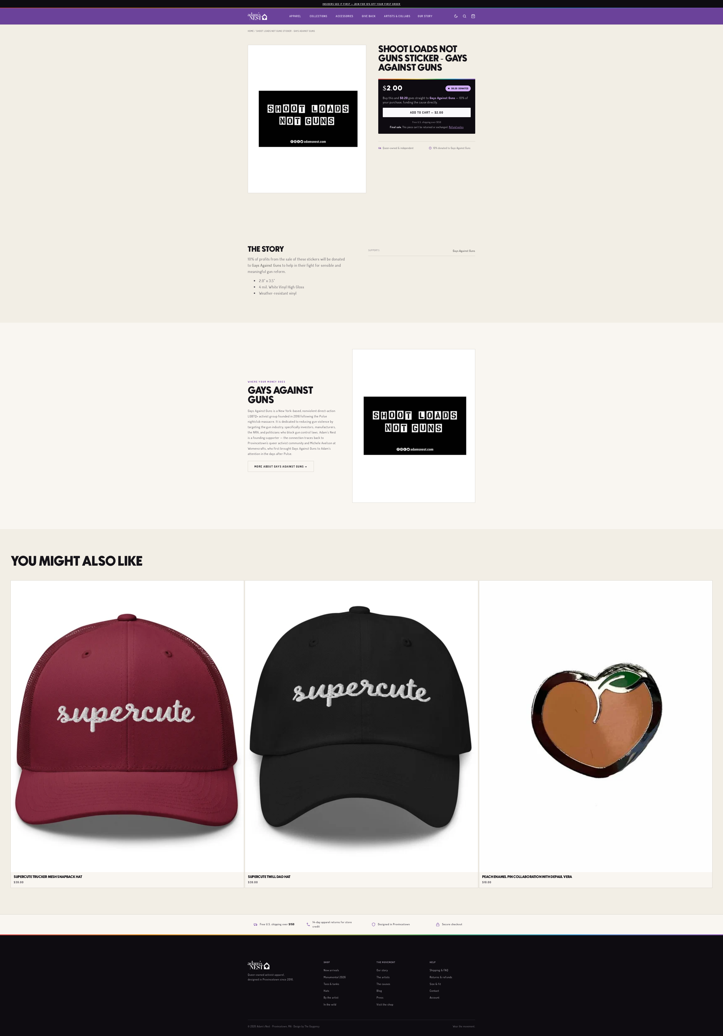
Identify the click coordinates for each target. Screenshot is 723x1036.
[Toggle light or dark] (456, 16)
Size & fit (435, 984)
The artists (383, 977)
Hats (326, 990)
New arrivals (331, 970)
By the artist (331, 997)
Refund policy (456, 127)
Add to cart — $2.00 (426, 112)
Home (251, 30)
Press (380, 997)
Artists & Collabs (397, 16)
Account (434, 997)
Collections (318, 16)
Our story (382, 970)
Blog (379, 990)
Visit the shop (385, 1004)
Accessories (344, 16)
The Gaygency (312, 1026)
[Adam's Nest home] (257, 16)
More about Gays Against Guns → (280, 466)
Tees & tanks (331, 984)
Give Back (369, 16)
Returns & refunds (441, 977)
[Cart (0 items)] (473, 16)
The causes (383, 984)
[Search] (464, 16)
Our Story (425, 16)
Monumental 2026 (335, 977)
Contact (434, 990)
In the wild (330, 1004)
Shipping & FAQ (439, 970)
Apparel (295, 16)
